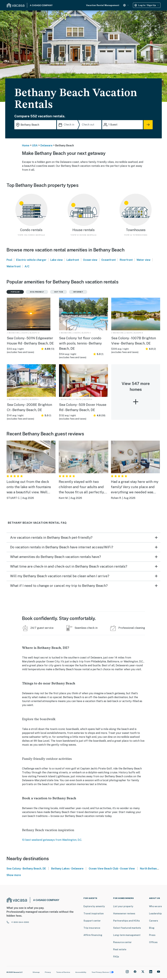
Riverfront (126, 259)
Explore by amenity (94, 906)
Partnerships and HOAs (126, 920)
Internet (78, 292)
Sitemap (36, 972)
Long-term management (126, 935)
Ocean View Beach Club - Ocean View (112, 868)
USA (35, 145)
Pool (9, 259)
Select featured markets (127, 928)
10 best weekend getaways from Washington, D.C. (52, 839)
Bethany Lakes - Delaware (67, 868)
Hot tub (58, 292)
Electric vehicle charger (31, 259)
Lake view (56, 259)
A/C (27, 266)
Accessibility (80, 972)
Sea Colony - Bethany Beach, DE (26, 868)
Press (152, 935)
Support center (92, 920)
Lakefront (73, 259)
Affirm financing (93, 935)
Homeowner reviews (124, 913)
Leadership (155, 913)
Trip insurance (92, 928)
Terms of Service (63, 972)
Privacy (48, 972)
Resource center (122, 942)
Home (25, 145)
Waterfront (14, 266)
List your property (123, 906)
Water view (144, 259)
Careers (153, 920)
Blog (151, 928)
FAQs (116, 956)
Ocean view (90, 259)
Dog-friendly (37, 292)
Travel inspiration (94, 913)
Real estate (119, 949)
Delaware (46, 145)
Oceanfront (108, 259)
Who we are (155, 906)
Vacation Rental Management (102, 5)
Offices (153, 942)
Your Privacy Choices (100, 972)
